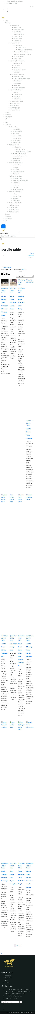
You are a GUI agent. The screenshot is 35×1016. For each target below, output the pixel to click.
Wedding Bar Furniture (17, 61)
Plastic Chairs (22, 47)
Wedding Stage (15, 108)
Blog (6, 20)
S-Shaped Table (19, 34)
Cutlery (16, 92)
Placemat (17, 96)
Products (8, 23)
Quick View (4, 288)
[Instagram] (5, 1007)
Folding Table (18, 41)
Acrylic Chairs (18, 45)
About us (8, 114)
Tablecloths (17, 99)
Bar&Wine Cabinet (19, 70)
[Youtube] (5, 1004)
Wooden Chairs (19, 56)
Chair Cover (17, 58)
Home (32, 253)
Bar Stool (17, 65)
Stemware (17, 72)
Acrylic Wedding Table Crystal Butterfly (29, 650)
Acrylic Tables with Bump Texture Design (13, 302)
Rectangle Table (19, 29)
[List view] (9, 274)
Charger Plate (18, 94)
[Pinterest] (5, 1009)
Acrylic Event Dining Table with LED (4, 650)
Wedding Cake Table (16, 101)
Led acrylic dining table (13, 647)
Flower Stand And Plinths (22, 79)
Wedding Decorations (17, 74)
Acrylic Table (18, 38)
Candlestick (17, 81)
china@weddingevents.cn (15, 1)
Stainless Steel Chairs (20, 52)
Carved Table (18, 36)
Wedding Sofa (14, 105)
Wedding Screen (15, 103)
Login (32, 7)
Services (7, 112)
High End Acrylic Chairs (25, 50)
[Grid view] (2, 274)
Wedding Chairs (15, 43)
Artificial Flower (19, 76)
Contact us (8, 117)
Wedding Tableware (16, 90)
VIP (6, 119)
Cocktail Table (18, 63)
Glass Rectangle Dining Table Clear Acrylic (21, 878)
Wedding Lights (15, 110)
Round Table (18, 27)
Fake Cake (17, 85)
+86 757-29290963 (12, 3)
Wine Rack (17, 67)
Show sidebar (6, 267)
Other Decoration (19, 87)
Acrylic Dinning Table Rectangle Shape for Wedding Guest (4, 305)
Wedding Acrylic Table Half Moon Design (21, 302)
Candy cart (17, 83)
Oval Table (17, 32)
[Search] (21, 1002)
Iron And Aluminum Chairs (22, 54)
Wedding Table (15, 25)
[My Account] (0, 951)
